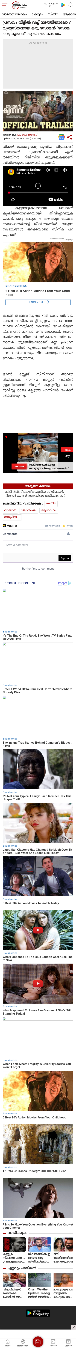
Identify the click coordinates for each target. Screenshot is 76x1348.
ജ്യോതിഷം (28, 510)
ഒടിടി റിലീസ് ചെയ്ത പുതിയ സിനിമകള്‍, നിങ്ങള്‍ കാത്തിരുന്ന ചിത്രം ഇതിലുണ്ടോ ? (35, 494)
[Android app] (38, 1313)
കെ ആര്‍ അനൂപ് (26, 135)
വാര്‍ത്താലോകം (14, 14)
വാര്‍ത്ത (10, 510)
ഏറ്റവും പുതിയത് (22, 1268)
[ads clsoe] (73, 1327)
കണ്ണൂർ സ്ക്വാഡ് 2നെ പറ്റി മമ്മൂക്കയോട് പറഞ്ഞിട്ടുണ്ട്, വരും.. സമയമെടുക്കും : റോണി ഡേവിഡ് (14, 1258)
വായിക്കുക (17, 1233)
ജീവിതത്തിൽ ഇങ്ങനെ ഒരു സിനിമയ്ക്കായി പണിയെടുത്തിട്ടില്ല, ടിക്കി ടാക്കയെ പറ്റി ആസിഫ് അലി (39, 1258)
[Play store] (63, 4)
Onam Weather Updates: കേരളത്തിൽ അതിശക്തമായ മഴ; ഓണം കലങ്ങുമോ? (39, 1293)
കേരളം (37, 14)
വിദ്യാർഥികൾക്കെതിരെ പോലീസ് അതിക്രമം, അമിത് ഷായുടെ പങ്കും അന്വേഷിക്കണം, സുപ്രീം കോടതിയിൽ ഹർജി (14, 1293)
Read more (19, 466)
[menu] (5, 5)
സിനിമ (53, 14)
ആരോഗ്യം (48, 510)
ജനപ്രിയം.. (12, 517)
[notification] (70, 4)
